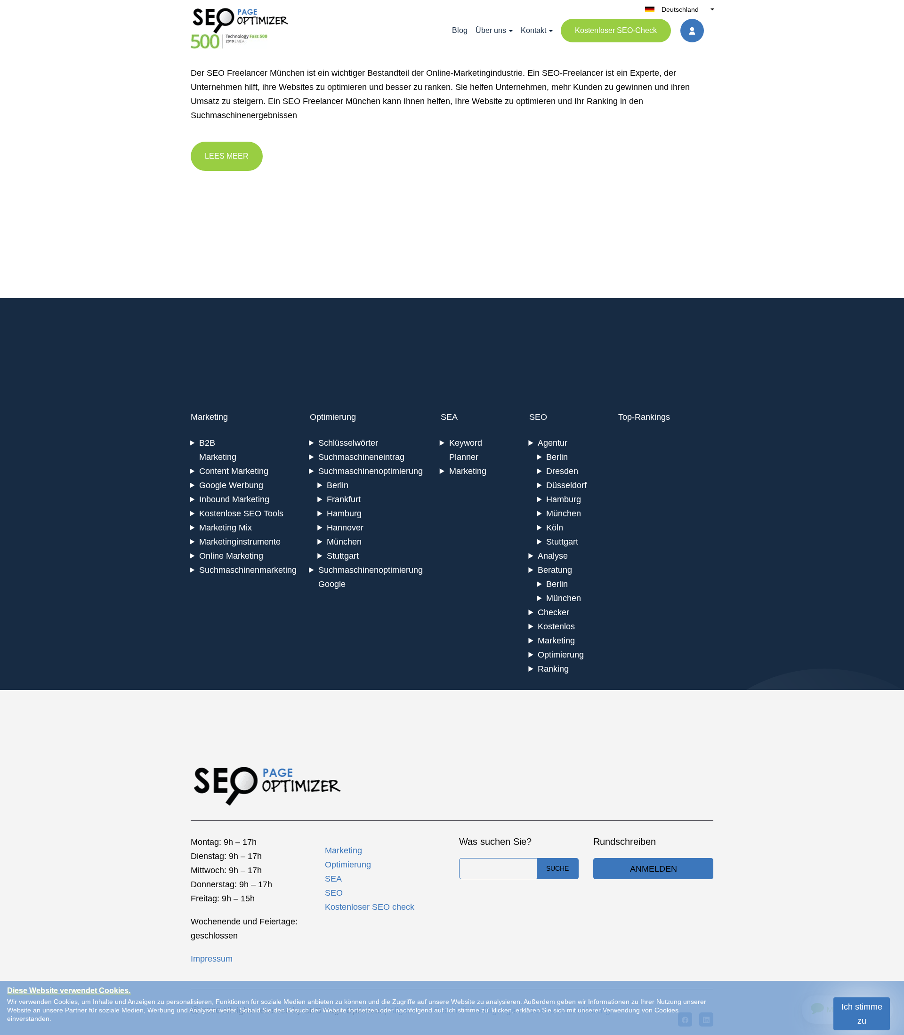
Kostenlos (556, 626)
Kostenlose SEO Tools (241, 513)
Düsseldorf (566, 485)
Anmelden (653, 869)
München (344, 541)
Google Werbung (231, 485)
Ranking (553, 669)
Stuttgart (343, 556)
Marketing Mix (225, 527)
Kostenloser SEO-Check (616, 30)
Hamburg (344, 513)
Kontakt (533, 30)
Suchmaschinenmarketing (248, 570)
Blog (460, 30)
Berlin (337, 485)
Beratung (555, 570)
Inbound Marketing (234, 499)
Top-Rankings (644, 417)
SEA (449, 417)
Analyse (553, 556)
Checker (553, 612)
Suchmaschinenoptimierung (370, 471)
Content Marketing (233, 471)
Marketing (209, 417)
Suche (557, 868)
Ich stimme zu (861, 1014)
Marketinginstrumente (240, 541)
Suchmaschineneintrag (361, 457)
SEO (538, 417)
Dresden (562, 471)
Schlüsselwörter (348, 443)
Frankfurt (344, 499)
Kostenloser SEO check (369, 907)
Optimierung (333, 417)
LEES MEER (227, 156)
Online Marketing (231, 556)
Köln (554, 527)
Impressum (212, 958)
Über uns (491, 30)
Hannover (345, 527)
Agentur (552, 443)
